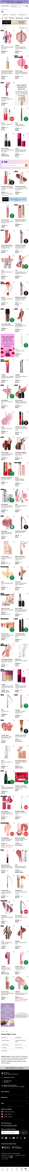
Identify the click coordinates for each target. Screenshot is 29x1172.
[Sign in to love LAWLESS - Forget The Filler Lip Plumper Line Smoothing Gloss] (27, 977)
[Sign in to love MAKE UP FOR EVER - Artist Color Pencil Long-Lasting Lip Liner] (27, 541)
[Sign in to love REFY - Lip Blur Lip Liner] (13, 695)
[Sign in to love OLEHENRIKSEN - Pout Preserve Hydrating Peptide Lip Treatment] (13, 823)
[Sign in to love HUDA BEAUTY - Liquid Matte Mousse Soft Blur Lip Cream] (27, 309)
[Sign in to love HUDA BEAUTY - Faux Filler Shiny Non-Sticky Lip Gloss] (27, 875)
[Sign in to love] (13, 56)
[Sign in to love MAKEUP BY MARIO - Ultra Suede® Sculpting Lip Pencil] (27, 796)
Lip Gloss (13, 1056)
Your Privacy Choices (5, 1157)
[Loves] (23, 6)
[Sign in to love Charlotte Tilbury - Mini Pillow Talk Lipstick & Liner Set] (13, 541)
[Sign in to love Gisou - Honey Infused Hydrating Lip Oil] (13, 567)
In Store (12, 18)
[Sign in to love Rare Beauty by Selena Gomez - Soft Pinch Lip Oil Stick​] (27, 205)
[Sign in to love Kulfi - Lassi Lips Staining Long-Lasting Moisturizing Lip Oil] (27, 255)
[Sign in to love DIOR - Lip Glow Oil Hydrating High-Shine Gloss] (27, 489)
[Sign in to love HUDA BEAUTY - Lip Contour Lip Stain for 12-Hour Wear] (13, 83)
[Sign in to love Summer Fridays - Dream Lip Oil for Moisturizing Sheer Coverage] (13, 977)
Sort (5, 18)
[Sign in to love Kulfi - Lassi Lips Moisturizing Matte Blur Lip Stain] (13, 30)
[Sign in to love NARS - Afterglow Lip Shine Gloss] (13, 412)
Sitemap (23, 1155)
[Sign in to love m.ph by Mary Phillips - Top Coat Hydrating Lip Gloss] (13, 309)
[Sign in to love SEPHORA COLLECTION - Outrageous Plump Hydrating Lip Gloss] (13, 171)
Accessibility (17, 1155)
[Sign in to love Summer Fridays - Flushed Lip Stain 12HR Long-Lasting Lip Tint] (27, 951)
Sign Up (24, 1132)
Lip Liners (9, 1059)
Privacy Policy (4, 1155)
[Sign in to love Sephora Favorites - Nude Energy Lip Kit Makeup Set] (13, 593)
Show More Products (21, 1016)
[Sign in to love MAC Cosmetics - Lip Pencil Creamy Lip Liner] (27, 901)
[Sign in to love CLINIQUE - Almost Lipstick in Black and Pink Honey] (27, 360)
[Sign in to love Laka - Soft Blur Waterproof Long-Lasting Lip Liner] (13, 926)
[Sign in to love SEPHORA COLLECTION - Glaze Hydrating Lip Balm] (27, 720)
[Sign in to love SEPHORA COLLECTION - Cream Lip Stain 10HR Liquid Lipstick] (27, 412)
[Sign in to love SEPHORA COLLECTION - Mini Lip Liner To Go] (27, 516)
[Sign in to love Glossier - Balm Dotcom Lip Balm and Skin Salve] (13, 282)
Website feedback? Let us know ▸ (14, 1068)
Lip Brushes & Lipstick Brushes (14, 1061)
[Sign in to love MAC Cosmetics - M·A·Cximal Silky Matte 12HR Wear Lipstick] (13, 133)
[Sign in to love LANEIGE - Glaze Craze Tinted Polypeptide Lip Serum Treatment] (13, 951)
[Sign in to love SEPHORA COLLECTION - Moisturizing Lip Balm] (13, 463)
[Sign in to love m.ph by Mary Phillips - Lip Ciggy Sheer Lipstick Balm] (27, 619)
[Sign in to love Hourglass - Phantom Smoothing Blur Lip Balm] (27, 926)
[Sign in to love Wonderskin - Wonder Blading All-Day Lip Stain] (13, 901)
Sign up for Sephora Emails (8, 1129)
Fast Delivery (20, 18)
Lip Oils (24, 1061)
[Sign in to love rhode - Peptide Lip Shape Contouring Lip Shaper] (27, 108)
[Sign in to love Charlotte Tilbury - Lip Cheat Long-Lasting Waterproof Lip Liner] (13, 875)
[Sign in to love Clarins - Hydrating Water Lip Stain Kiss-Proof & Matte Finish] (27, 669)
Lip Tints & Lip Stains (18, 1059)
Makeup (3, 9)
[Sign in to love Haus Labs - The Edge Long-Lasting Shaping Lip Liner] (27, 695)
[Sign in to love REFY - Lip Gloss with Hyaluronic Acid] (13, 745)
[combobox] (16, 6)
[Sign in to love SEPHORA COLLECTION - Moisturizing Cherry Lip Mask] (27, 771)
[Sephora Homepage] (5, 6)
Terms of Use (11, 1155)
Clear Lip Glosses (5, 1063)
